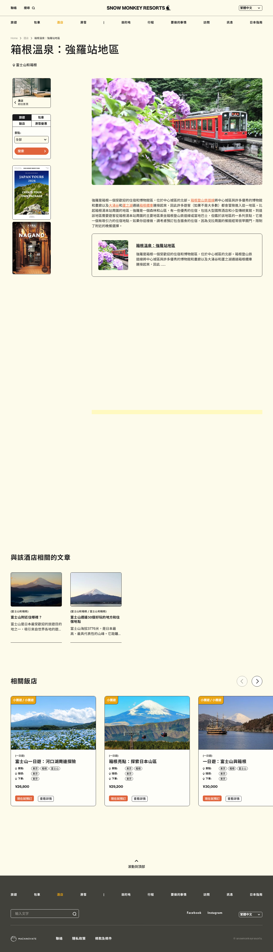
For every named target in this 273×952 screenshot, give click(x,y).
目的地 (126, 22)
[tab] (22, 117)
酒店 (60, 22)
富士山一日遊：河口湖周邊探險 (45, 761)
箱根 (44, 768)
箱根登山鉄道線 (203, 200)
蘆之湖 (127, 205)
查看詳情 (46, 799)
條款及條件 (103, 938)
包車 (37, 22)
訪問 (206, 22)
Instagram (215, 913)
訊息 (230, 22)
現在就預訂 (24, 799)
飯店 (22, 124)
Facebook (194, 913)
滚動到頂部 (136, 866)
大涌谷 (114, 205)
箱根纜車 (146, 205)
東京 (35, 768)
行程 (151, 22)
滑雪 (83, 22)
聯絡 (14, 8)
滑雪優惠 (41, 124)
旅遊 (14, 22)
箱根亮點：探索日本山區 (133, 761)
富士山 (55, 768)
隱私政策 (79, 938)
